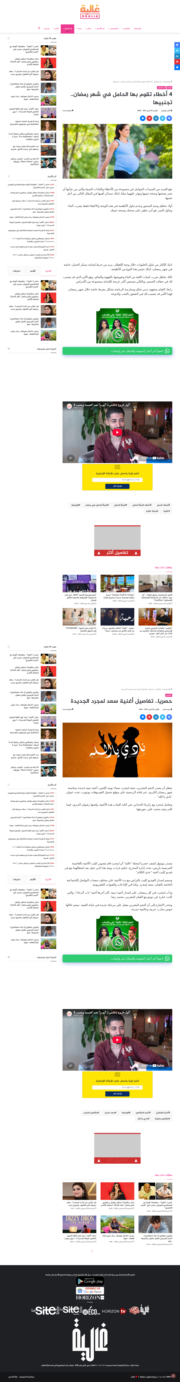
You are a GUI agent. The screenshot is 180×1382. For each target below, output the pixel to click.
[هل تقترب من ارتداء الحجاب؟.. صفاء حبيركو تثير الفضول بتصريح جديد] (48, 75)
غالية (166, 511)
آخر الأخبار (100, 28)
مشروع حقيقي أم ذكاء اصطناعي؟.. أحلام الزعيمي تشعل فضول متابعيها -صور (24, 86)
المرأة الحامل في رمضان (96, 505)
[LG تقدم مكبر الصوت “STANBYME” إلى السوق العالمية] (79, 617)
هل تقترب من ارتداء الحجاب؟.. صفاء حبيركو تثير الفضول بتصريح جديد (24, 73)
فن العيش (68, 28)
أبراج (57, 28)
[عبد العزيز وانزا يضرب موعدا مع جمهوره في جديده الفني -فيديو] (48, 150)
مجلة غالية (151, 511)
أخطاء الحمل (163, 505)
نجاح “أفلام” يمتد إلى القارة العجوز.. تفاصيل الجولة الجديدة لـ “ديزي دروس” (24, 111)
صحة (80, 28)
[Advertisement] (117, 57)
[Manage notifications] (173, 1376)
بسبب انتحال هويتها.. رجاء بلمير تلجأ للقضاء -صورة (25, 98)
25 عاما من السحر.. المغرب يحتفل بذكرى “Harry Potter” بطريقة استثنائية (25, 161)
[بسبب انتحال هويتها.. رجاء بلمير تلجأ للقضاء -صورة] (48, 100)
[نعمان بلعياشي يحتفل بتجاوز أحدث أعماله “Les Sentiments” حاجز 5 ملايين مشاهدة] (48, 138)
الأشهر (33, 271)
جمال (89, 28)
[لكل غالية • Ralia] (90, 12)
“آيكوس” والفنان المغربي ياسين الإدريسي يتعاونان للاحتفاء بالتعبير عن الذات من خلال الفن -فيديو (156, 631)
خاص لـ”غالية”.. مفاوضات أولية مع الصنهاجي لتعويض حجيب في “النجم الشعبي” (24, 49)
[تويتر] (162, 118)
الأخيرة (48, 271)
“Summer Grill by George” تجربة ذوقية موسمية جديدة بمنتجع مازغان (118, 596)
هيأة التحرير (13, 1376)
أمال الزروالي (165, 110)
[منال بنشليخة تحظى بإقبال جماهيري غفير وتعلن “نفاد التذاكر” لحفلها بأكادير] (48, 63)
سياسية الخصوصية (26, 1376)
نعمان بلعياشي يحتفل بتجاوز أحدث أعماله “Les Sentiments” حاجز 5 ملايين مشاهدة (23, 136)
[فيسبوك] (169, 118)
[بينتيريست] (149, 118)
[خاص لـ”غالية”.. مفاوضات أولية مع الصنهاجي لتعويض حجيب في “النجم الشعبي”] (48, 50)
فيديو (47, 28)
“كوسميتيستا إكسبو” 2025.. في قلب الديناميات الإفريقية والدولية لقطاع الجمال (80, 597)
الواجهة (75, 505)
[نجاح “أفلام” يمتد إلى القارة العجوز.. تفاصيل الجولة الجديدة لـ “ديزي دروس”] (48, 113)
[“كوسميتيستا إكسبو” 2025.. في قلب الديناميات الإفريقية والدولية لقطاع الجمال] (79, 583)
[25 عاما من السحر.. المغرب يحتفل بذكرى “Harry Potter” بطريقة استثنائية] (48, 163)
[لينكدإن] (156, 118)
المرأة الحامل (120, 505)
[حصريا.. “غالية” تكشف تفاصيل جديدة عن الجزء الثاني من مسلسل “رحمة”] (117, 617)
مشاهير (127, 28)
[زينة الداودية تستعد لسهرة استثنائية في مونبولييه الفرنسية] (48, 125)
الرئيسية (137, 28)
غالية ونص (114, 28)
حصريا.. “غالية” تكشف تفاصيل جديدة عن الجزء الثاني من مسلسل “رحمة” (118, 630)
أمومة (169, 87)
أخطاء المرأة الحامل (141, 505)
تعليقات (16, 271)
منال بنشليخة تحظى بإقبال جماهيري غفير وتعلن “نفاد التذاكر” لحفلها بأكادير (24, 61)
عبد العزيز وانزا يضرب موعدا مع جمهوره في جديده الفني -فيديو (25, 148)
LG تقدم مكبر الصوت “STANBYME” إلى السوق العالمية (80, 630)
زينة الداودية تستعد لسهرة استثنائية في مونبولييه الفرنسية (24, 123)
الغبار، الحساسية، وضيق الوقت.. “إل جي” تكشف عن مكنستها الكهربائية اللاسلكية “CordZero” (156, 597)
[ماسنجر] (143, 118)
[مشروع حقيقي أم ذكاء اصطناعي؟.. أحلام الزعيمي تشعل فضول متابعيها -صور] (48, 88)
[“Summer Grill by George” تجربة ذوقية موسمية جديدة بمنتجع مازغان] (117, 583)
